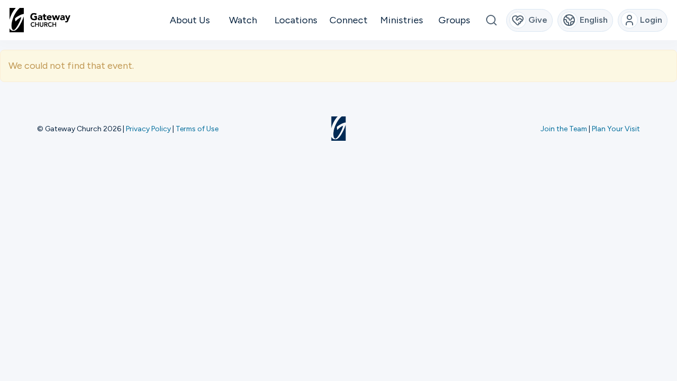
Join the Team (564, 128)
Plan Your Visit (616, 128)
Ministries (401, 20)
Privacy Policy (148, 128)
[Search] (491, 20)
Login (651, 20)
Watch (243, 20)
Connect (349, 20)
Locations (296, 20)
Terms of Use (197, 128)
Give (537, 20)
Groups (454, 20)
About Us (190, 20)
